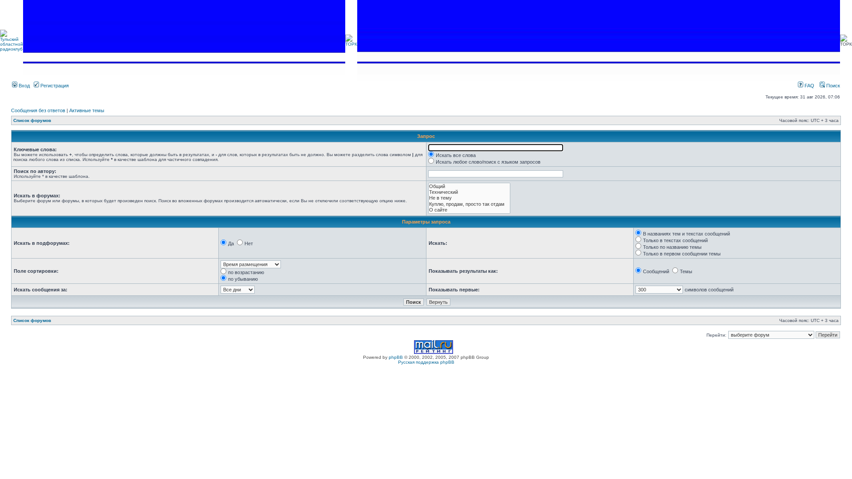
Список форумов (32, 120)
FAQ (808, 85)
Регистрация (54, 85)
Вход (23, 85)
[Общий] (469, 186)
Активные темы (86, 110)
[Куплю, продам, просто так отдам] (469, 204)
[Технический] (469, 192)
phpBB (396, 357)
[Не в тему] (469, 198)
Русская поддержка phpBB (426, 362)
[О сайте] (469, 210)
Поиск (832, 85)
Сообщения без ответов (38, 110)
